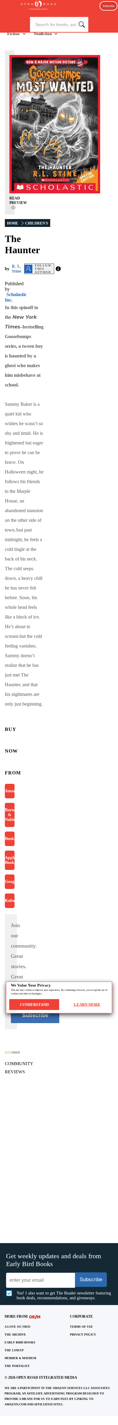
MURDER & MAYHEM (20, 1358)
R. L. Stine (16, 268)
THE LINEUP (14, 1350)
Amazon (10, 791)
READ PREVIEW (18, 200)
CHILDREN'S (36, 223)
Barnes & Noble (10, 815)
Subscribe (108, 6)
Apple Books (10, 860)
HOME (12, 223)
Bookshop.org (10, 838)
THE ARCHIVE (15, 1334)
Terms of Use (81, 1326)
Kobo (10, 900)
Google (10, 881)
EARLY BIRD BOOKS (20, 1342)
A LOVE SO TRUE (18, 1326)
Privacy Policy (83, 1334)
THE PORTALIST (17, 1366)
